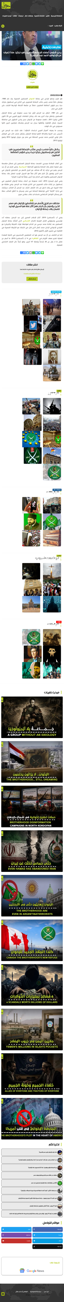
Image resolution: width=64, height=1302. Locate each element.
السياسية (23, 166)
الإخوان (31, 98)
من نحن (46, 1291)
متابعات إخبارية (39, 15)
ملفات (15, 15)
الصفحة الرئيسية (56, 15)
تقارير (48, 15)
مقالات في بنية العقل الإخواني (51, 625)
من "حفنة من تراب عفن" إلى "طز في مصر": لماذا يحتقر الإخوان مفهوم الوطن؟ (38, 1160)
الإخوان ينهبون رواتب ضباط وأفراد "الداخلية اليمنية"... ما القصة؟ (38, 295)
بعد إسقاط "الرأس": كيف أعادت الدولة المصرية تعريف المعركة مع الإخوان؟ (39, 1190)
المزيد (51, 25)
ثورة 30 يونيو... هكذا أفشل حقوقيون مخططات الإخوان (43, 1206)
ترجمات (20, 15)
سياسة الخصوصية (35, 1291)
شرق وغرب (58, 25)
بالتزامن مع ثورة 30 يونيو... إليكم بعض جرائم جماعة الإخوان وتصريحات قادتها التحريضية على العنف (33, 1213)
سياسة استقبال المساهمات (32, 273)
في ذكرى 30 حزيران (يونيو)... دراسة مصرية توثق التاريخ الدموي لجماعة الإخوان (37, 1198)
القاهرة (34, 238)
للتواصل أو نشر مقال (22, 1291)
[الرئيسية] (6, 6)
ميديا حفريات (6, 15)
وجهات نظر (29, 15)
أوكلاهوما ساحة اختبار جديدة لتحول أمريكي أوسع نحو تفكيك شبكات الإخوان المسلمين (33, 558)
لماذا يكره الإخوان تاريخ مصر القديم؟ (48, 1152)
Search (2, 26)
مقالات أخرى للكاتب (32, 87)
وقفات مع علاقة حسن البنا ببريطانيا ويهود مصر (45, 1175)
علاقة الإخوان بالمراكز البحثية (51, 394)
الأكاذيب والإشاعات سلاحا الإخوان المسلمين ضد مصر (44, 1183)
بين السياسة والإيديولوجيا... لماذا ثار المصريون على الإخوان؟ (42, 1167)
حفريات (32, 82)
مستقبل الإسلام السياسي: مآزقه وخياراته (47, 493)
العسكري (26, 220)
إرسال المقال (32, 279)
